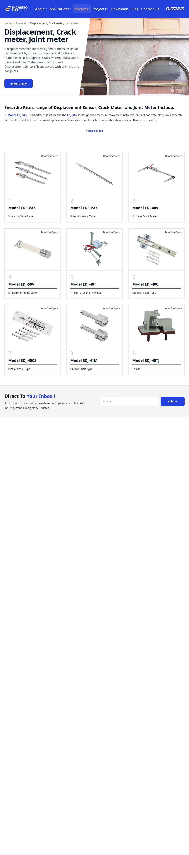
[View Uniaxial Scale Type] (156, 249)
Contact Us (150, 9)
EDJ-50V (72, 115)
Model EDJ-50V (18, 115)
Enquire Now (18, 83)
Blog (135, 9)
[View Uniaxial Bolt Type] (94, 326)
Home (8, 23)
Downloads (120, 9)
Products (81, 9)
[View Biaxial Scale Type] (32, 326)
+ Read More (94, 130)
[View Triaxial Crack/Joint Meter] (94, 249)
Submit (172, 401)
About (40, 9)
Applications (59, 9)
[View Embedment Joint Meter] (32, 249)
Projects (99, 9)
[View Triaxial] (156, 326)
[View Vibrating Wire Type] (32, 173)
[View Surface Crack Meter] (156, 173)
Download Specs (49, 156)
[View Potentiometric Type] (94, 173)
